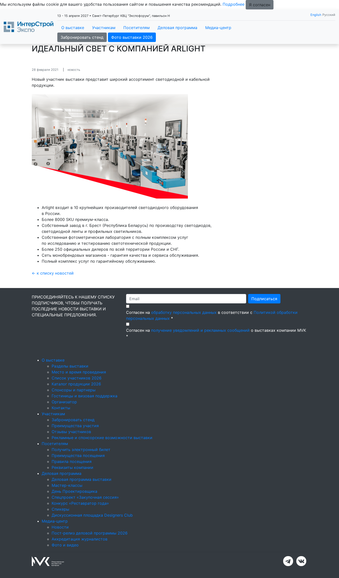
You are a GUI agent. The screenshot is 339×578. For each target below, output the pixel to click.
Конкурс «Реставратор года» (80, 503)
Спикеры (60, 509)
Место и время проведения (79, 372)
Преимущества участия (75, 425)
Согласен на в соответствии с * (212, 315)
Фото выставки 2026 (132, 37)
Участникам (103, 27)
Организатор (64, 401)
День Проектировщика (74, 491)
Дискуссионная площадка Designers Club (92, 515)
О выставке (72, 27)
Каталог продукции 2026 (76, 383)
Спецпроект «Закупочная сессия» (85, 497)
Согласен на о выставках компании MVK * (216, 333)
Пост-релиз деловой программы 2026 (90, 533)
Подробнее (233, 4)
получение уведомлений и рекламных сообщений (200, 330)
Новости (60, 527)
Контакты (61, 407)
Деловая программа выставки (81, 479)
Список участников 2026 (77, 377)
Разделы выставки (70, 366)
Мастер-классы (67, 485)
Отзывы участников (71, 431)
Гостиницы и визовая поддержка (84, 395)
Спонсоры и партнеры (74, 389)
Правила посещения (72, 461)
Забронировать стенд (82, 37)
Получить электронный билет (81, 449)
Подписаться (264, 298)
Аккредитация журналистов (79, 539)
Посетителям (136, 27)
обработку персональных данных (184, 312)
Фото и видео (65, 544)
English (315, 15)
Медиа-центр (218, 27)
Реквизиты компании (72, 467)
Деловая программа (177, 27)
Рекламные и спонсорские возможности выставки (102, 437)
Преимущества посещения (78, 455)
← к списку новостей (53, 273)
